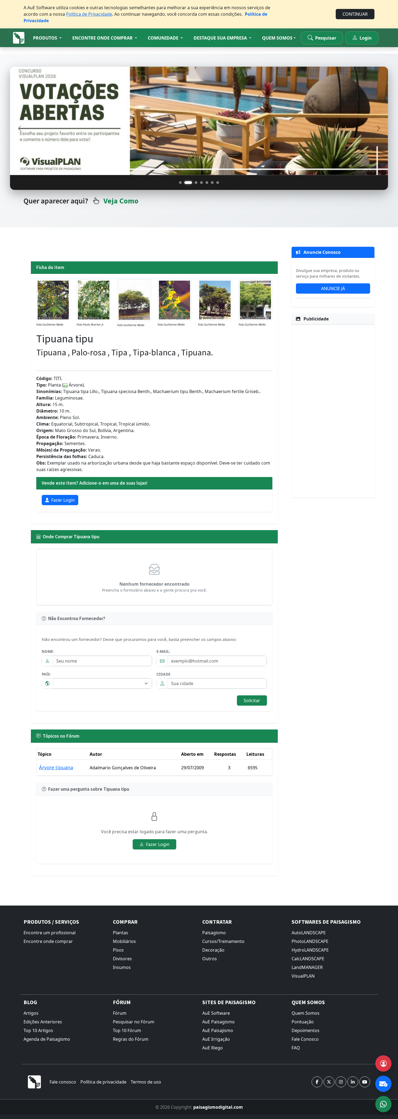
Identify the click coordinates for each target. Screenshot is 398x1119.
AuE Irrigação (216, 1039)
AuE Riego (212, 1048)
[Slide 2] (185, 182)
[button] (47, 38)
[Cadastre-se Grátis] (383, 1063)
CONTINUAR (355, 14)
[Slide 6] (212, 182)
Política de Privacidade (89, 14)
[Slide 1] (180, 182)
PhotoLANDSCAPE (310, 941)
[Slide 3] (193, 182)
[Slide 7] (217, 182)
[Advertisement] (333, 410)
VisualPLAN (303, 976)
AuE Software (216, 1013)
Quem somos (277, 38)
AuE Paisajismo (217, 1030)
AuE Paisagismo (218, 1022)
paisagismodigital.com (218, 1107)
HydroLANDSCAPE (310, 950)
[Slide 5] (206, 182)
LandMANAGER (307, 967)
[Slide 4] (201, 182)
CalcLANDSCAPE (308, 959)
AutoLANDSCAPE (309, 933)
